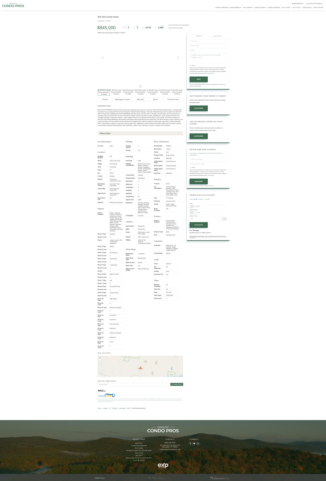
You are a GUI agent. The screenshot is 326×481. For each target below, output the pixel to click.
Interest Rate (193, 216)
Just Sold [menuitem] (296, 7)
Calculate (198, 225)
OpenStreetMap (174, 376)
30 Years (199, 199)
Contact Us (199, 36)
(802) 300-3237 (298, 3)
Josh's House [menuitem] (318, 7)
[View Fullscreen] (100, 364)
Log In (310, 3)
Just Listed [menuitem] (285, 7)
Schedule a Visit (217, 36)
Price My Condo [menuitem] (139, 460)
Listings (105, 408)
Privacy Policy (211, 73)
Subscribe (199, 181)
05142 (129, 408)
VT (110, 408)
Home (99, 408)
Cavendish (122, 408)
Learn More (198, 108)
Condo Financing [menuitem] (221, 7)
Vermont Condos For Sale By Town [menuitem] (139, 450)
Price (191, 203)
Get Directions (177, 384)
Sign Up (319, 3)
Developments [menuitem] (235, 7)
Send (199, 79)
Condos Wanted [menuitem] (274, 7)
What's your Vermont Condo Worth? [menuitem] (139, 458)
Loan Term (193, 199)
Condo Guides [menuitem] (260, 7)
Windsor (114, 408)
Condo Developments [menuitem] (139, 445)
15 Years (207, 199)
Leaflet (168, 376)
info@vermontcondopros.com (170, 449)
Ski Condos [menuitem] (247, 7)
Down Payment (194, 209)
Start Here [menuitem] (139, 443)
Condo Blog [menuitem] (307, 7)
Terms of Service (194, 86)
